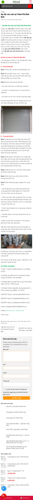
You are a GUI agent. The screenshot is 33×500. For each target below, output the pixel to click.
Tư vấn (2, 12)
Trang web (6, 381)
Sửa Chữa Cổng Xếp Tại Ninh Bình (17, 429)
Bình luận (6, 349)
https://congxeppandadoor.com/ (18, 298)
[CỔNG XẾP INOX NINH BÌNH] (16, 2)
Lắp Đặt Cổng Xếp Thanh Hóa (16, 406)
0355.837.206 (25, 498)
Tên (4, 364)
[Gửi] (29, 6)
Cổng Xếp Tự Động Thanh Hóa (16, 412)
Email (5, 373)
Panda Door (18, 19)
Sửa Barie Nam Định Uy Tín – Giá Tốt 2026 (17, 436)
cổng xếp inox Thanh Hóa (14, 418)
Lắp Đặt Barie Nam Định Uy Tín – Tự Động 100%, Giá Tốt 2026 (17, 442)
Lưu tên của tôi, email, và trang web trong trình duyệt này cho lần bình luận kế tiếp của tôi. (15, 392)
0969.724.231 (9, 498)
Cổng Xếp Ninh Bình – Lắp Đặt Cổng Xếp (17, 424)
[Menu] (2, 2)
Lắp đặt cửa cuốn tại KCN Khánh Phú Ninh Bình (7, 329)
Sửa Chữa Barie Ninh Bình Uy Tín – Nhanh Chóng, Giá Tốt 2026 (17, 447)
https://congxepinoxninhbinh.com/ (18, 302)
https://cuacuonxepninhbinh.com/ (18, 294)
